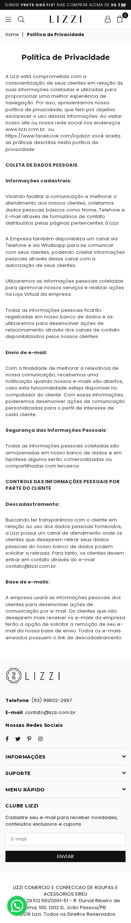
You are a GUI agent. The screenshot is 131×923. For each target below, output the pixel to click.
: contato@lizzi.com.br (49, 712)
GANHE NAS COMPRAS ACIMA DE (65, 5)
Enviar (65, 856)
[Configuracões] (108, 18)
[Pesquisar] (21, 18)
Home (12, 35)
